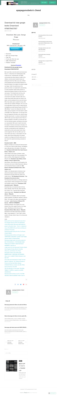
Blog (28, 15)
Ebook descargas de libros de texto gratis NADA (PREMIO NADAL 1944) (22, 316)
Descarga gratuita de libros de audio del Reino (16, 304)
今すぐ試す (44, 2)
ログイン (52, 2)
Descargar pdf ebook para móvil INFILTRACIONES (16, 327)
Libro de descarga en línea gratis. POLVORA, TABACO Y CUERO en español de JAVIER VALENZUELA (14, 270)
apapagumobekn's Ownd (28, 10)
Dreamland (18, 65)
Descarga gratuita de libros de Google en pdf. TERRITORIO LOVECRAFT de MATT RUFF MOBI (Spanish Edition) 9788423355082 (16, 236)
